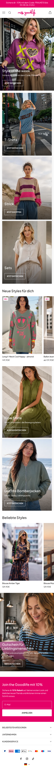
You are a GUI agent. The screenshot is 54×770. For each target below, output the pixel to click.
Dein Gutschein (12, 663)
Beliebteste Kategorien (14, 727)
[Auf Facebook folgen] (21, 758)
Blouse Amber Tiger (11, 583)
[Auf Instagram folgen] (27, 758)
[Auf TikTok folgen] (33, 758)
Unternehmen (9, 734)
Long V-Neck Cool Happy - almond (18, 356)
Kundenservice (10, 741)
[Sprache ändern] (27, 764)
